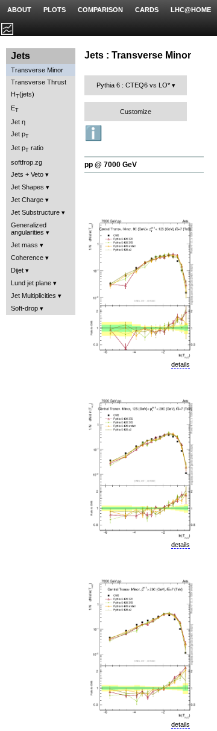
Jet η (18, 121)
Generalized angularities (28, 228)
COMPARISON (100, 9)
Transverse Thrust (38, 82)
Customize (135, 111)
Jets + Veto (27, 174)
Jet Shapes (27, 187)
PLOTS (54, 9)
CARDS (147, 9)
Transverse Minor (37, 70)
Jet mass (24, 244)
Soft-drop (24, 308)
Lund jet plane (31, 282)
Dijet (17, 270)
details (180, 364)
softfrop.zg (26, 162)
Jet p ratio (27, 148)
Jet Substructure (35, 212)
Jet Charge (27, 199)
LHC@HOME (191, 9)
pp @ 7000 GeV (110, 164)
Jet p (20, 134)
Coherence (27, 257)
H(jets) (22, 95)
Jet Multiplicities (33, 295)
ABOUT (19, 9)
